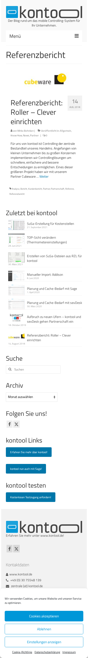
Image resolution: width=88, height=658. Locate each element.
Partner (34, 135)
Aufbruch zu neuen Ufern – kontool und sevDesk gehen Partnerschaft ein (54, 319)
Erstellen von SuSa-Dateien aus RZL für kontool (54, 258)
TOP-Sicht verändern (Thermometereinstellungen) (47, 240)
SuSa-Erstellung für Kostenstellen (50, 223)
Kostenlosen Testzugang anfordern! (30, 497)
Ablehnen (44, 629)
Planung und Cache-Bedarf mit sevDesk (54, 302)
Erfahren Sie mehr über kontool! (28, 452)
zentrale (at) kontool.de (26, 585)
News (26, 135)
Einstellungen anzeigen (44, 642)
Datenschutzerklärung (47, 652)
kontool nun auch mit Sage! (26, 469)
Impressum (69, 652)
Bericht (23, 189)
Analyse (15, 189)
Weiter (44, 176)
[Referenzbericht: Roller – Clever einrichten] (44, 79)
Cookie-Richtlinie (22, 652)
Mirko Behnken (25, 131)
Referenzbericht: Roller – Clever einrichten (49, 337)
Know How (16, 135)
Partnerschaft (57, 189)
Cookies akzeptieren (44, 616)
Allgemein (65, 131)
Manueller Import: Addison (45, 274)
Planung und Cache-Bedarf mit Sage (52, 288)
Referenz (69, 189)
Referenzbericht (17, 194)
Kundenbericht (35, 189)
